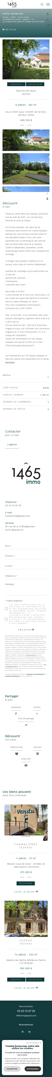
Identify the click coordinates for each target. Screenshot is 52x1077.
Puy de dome (23, 17)
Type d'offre (12, 35)
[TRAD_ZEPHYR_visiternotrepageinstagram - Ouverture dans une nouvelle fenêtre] (22, 1031)
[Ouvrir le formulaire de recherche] (42, 4)
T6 (32, 20)
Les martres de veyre (12, 20)
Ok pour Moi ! (33, 1069)
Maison (26, 20)
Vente (13, 17)
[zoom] (26, 150)
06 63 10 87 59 (13, 505)
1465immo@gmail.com (17, 515)
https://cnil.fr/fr (31, 655)
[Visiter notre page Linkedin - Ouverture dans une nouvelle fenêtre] (29, 1031)
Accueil (6, 17)
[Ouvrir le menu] (48, 4)
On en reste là (32, 1043)
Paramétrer (12, 1069)
